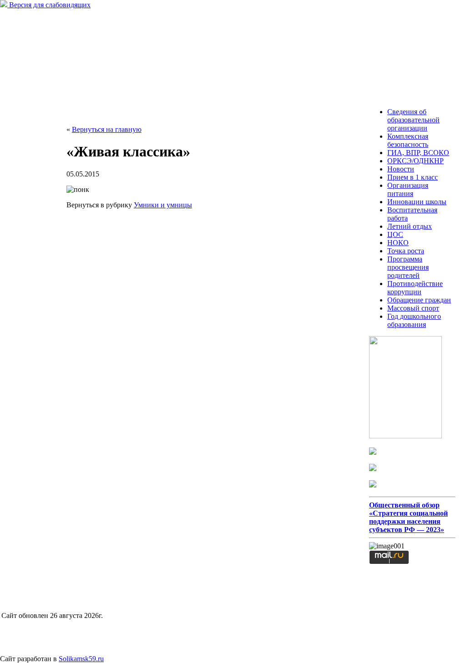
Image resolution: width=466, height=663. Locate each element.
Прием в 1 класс (412, 177)
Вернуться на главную (107, 129)
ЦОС (395, 234)
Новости (400, 169)
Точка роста (405, 251)
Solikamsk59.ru (81, 659)
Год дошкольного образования (414, 320)
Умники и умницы (163, 205)
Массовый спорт (413, 308)
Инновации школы (416, 202)
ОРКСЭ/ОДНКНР (415, 161)
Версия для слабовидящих (49, 5)
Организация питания (407, 189)
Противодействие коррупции (415, 288)
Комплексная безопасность (407, 140)
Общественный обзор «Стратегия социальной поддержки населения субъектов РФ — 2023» (408, 517)
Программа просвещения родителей (408, 267)
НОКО (398, 242)
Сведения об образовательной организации (413, 120)
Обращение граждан (419, 300)
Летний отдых (409, 226)
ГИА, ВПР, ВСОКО (418, 152)
